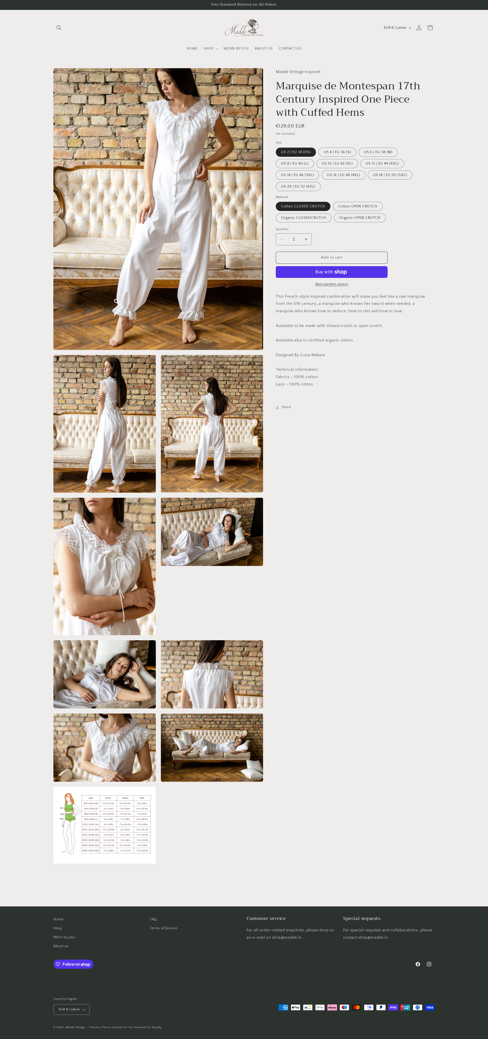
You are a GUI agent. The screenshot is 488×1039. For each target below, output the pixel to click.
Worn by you (64, 937)
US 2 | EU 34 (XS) (296, 152)
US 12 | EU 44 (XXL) (382, 164)
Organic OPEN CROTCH (359, 218)
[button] (59, 27)
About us (60, 946)
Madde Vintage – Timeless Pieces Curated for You (99, 1027)
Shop (57, 929)
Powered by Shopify (148, 1027)
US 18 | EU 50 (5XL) (390, 175)
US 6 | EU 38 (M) (378, 152)
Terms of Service (163, 929)
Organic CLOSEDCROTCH (303, 218)
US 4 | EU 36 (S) (337, 152)
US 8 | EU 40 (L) (295, 164)
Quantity (282, 229)
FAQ (153, 919)
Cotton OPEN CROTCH (357, 206)
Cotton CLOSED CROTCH (303, 206)
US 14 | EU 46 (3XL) (297, 175)
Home (58, 919)
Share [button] (286, 407)
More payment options (331, 284)
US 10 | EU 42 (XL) (337, 164)
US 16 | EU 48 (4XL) (343, 175)
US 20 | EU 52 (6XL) (298, 186)
